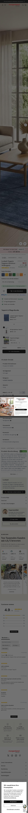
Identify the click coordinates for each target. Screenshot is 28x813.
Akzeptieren (13, 801)
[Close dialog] (27, 397)
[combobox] (16, 407)
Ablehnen (13, 805)
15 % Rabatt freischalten (20, 409)
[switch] (24, 811)
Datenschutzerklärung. (10, 798)
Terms (18, 414)
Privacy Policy (16, 414)
